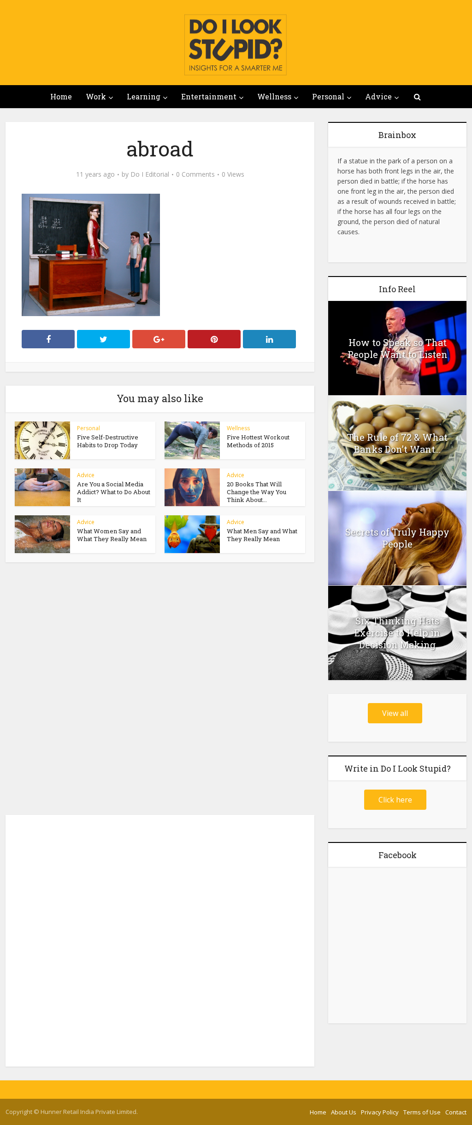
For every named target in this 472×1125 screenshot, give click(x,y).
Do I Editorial (149, 174)
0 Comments (195, 174)
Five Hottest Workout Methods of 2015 (258, 441)
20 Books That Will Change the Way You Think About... (256, 492)
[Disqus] (160, 691)
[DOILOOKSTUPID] (236, 44)
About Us (343, 1112)
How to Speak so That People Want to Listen (398, 348)
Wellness (274, 96)
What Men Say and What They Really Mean (262, 535)
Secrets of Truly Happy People (397, 538)
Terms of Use (422, 1112)
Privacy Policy (380, 1112)
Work (96, 96)
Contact (455, 1112)
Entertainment (208, 96)
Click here (395, 800)
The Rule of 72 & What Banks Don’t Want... (397, 443)
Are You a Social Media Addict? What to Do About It (113, 492)
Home (61, 96)
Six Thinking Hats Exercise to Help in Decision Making (397, 633)
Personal (328, 96)
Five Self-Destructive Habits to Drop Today (107, 441)
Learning (143, 96)
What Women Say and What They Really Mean (112, 535)
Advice (378, 96)
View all (395, 713)
